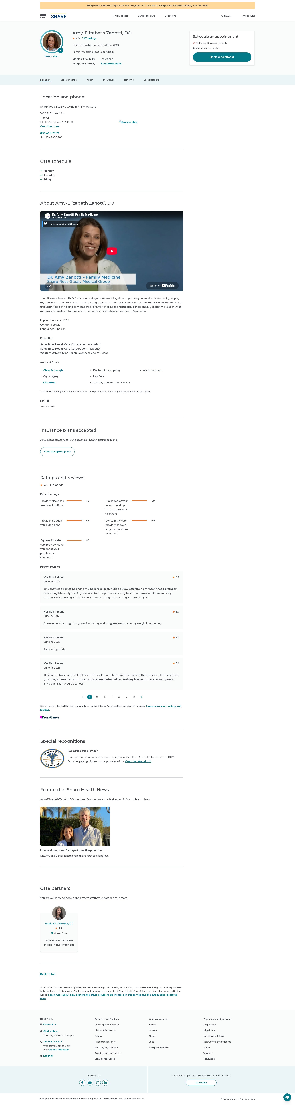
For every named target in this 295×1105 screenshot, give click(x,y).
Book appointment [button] (222, 57)
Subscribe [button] (201, 1082)
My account (248, 15)
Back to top (47, 974)
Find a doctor (120, 15)
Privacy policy (229, 1099)
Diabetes (49, 382)
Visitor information (105, 1030)
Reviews (129, 79)
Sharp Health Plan (159, 1047)
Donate (153, 1030)
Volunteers (209, 1058)
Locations (170, 15)
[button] (43, 16)
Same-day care (146, 15)
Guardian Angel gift (138, 761)
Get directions (49, 126)
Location (45, 79)
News (152, 1036)
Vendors (208, 1053)
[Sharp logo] (59, 16)
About (90, 79)
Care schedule (68, 79)
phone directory (59, 1049)
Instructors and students (217, 1041)
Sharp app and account (107, 1024)
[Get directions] (151, 122)
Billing (98, 1036)
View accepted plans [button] (57, 451)
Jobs (151, 1041)
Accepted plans (111, 63)
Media (206, 1047)
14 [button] (134, 697)
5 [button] (119, 697)
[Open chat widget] (287, 1097)
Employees (209, 1024)
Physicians (209, 1030)
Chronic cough (53, 370)
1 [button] (89, 697)
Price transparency (105, 1041)
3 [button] (104, 697)
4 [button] (111, 697)
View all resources (105, 1058)
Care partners (151, 79)
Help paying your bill (106, 1047)
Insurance (108, 79)
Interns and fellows (214, 1036)
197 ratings (89, 38)
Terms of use (247, 1099)
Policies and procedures (108, 1053)
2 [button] (97, 697)
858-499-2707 (49, 133)
